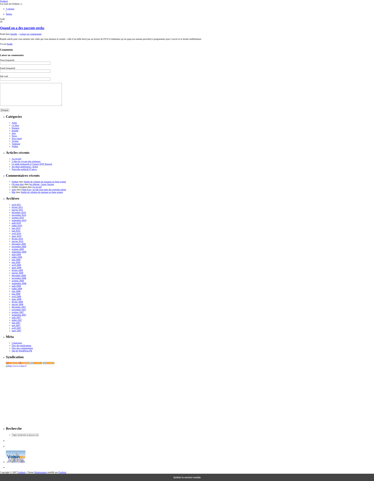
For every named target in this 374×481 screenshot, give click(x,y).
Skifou (9, 14)
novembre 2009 (19, 246)
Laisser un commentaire (31, 34)
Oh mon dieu (18, 184)
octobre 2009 (18, 249)
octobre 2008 (18, 281)
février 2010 (17, 239)
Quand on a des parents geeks (22, 28)
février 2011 (17, 207)
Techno (15, 141)
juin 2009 (16, 260)
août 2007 (16, 317)
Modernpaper (40, 472)
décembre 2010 (19, 212)
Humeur (15, 128)
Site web (4, 76)
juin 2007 (16, 323)
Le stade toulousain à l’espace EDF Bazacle (32, 164)
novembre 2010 (19, 215)
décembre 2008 (19, 275)
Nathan (15, 181)
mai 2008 (16, 294)
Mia (13, 192)
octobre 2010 (18, 218)
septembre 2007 (19, 315)
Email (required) (7, 68)
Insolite (13, 34)
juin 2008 (16, 291)
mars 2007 (16, 330)
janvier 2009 (17, 273)
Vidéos (15, 146)
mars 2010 (16, 236)
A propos (10, 9)
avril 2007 (16, 328)
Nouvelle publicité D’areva (24, 169)
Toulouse (16, 144)
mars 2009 (16, 267)
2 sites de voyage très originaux (26, 161)
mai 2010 (16, 231)
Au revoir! (16, 159)
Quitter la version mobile (187, 477)
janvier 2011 (17, 210)
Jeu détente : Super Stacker (41, 184)
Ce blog (15, 125)
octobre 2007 (18, 312)
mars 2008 (16, 299)
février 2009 (17, 270)
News (14, 136)
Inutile (10, 44)
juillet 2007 (17, 320)
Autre (14, 123)
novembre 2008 (19, 278)
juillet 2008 (17, 288)
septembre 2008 (19, 283)
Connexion (17, 343)
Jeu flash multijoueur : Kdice (25, 166)
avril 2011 (16, 204)
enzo (14, 189)
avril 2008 (16, 296)
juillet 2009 (17, 257)
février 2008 (17, 302)
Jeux (14, 133)
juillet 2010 (17, 225)
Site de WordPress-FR (22, 351)
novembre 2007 (19, 309)
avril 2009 (16, 265)
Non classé (17, 138)
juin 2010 (16, 228)
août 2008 (16, 286)
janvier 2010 (17, 241)
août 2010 (16, 223)
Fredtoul (4, 1)
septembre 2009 (19, 252)
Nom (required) (7, 60)
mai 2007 (16, 325)
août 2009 (16, 254)
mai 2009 (16, 262)
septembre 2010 (19, 220)
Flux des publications (21, 345)
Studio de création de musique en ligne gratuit (45, 181)
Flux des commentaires (22, 348)
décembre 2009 (19, 244)
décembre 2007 (19, 307)
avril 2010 (16, 233)
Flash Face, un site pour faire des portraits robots (43, 189)
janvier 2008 (17, 304)
